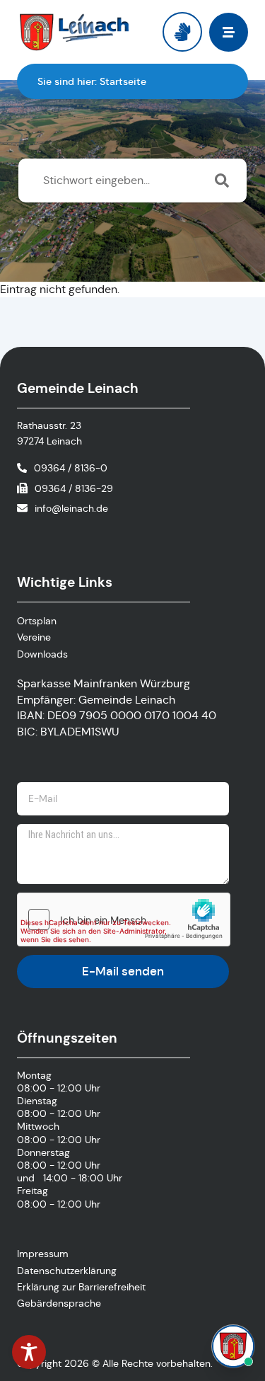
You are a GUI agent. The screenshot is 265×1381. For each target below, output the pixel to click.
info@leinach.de (71, 508)
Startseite (123, 81)
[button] (228, 32)
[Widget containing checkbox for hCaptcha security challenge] (123, 919)
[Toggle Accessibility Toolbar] (29, 1352)
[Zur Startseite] (75, 31)
